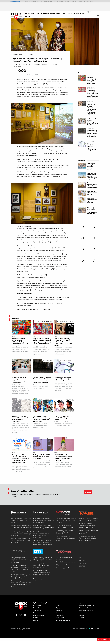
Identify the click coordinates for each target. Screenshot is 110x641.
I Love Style (60, 1)
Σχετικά (15, 318)
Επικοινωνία (83, 613)
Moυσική (36, 613)
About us (81, 615)
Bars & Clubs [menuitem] (35, 13)
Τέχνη (31, 54)
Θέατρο (35, 617)
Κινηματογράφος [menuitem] (61, 13)
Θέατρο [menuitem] (70, 13)
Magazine (73, 1)
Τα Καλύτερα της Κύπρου (20, 54)
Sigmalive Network (15, 1)
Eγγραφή (88, 492)
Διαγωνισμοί (60, 617)
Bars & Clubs (37, 608)
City (55, 1)
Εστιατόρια (37, 605)
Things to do (37, 610)
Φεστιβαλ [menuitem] (76, 13)
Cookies (81, 617)
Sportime (39, 1)
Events (35, 620)
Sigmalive (27, 1)
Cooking (80, 1)
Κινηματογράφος (38, 615)
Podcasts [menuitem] (27, 16)
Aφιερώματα (60, 615)
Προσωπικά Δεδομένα (86, 610)
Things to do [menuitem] (44, 13)
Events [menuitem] (82, 13)
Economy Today (48, 1)
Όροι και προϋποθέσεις (86, 608)
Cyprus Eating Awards (63, 620)
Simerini (33, 1)
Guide (58, 613)
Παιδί (58, 605)
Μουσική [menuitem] (52, 13)
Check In (67, 1)
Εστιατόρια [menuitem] (27, 13)
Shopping (59, 610)
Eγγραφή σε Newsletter (86, 605)
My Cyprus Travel (88, 1)
